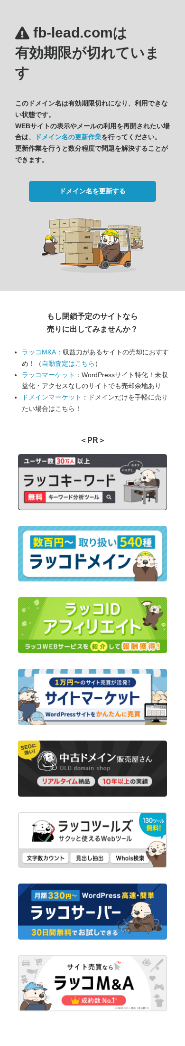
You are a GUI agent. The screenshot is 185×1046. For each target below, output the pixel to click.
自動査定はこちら (68, 363)
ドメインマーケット (52, 397)
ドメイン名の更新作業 (68, 137)
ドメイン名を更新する (92, 191)
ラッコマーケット (48, 375)
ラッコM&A (39, 352)
